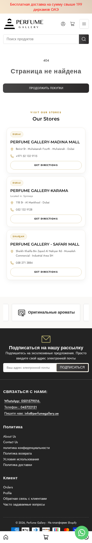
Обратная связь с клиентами (25, 498)
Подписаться (72, 367)
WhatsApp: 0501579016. (22, 401)
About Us (9, 436)
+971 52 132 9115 (26, 156)
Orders (8, 487)
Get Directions (46, 165)
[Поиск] (84, 39)
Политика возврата (17, 453)
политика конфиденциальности (26, 448)
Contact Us (10, 442)
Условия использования (21, 459)
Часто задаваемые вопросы (24, 504)
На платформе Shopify (62, 523)
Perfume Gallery (36, 523)
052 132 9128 (24, 209)
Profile (7, 493)
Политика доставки (17, 465)
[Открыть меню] (84, 24)
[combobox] (46, 39)
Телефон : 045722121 (20, 407)
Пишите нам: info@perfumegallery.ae (31, 413)
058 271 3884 (24, 263)
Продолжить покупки (46, 88)
